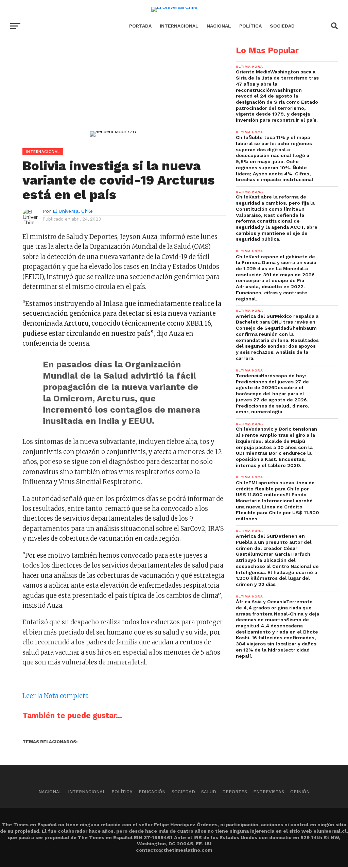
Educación (152, 791)
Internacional (179, 26)
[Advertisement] (113, 93)
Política (250, 26)
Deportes (234, 791)
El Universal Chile (73, 211)
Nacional (219, 26)
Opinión (300, 791)
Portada (140, 26)
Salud (208, 791)
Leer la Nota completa (55, 696)
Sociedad (282, 26)
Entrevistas (268, 791)
